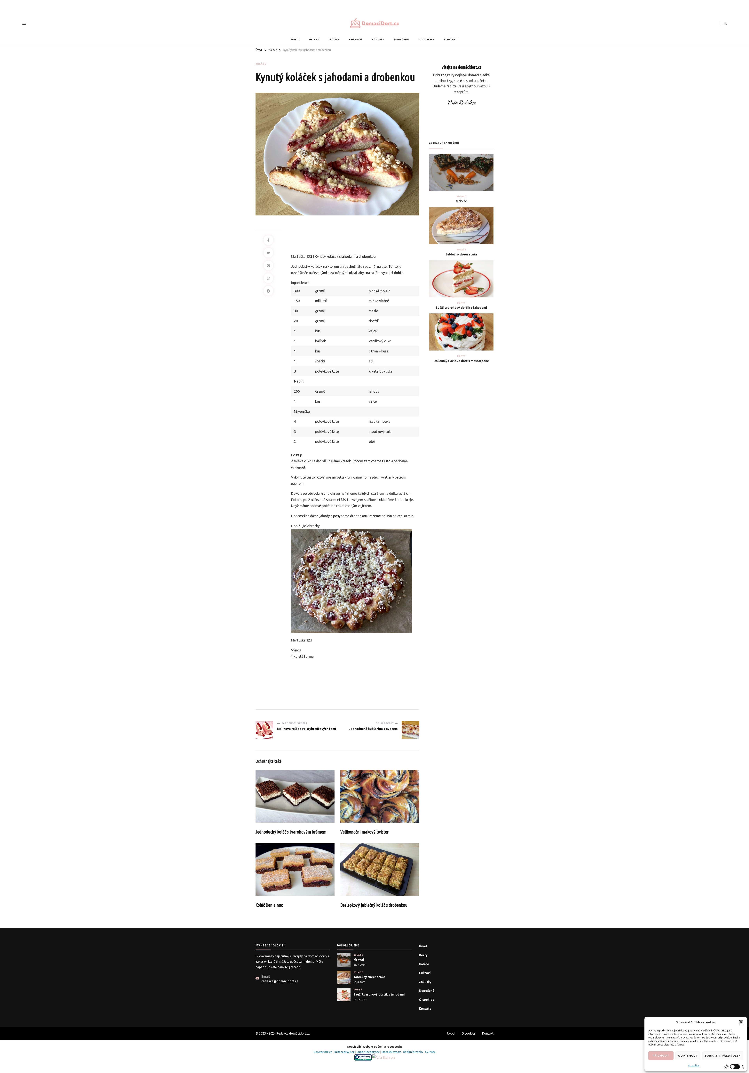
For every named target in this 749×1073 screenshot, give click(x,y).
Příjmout (661, 1055)
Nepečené (401, 39)
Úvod (295, 39)
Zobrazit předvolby (723, 1055)
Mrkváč (461, 201)
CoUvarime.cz (323, 1051)
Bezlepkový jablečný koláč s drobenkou (373, 905)
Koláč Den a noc (269, 905)
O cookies (693, 1065)
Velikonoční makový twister (364, 832)
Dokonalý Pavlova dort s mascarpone (461, 361)
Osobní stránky (413, 1051)
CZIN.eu (430, 1051)
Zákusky (378, 39)
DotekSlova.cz (391, 1051)
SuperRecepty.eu (368, 1051)
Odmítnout (688, 1055)
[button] (741, 1022)
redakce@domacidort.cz (279, 981)
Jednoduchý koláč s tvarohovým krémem (291, 832)
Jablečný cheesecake (461, 254)
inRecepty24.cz (344, 1051)
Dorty (314, 39)
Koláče (334, 39)
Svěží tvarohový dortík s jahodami (461, 307)
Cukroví (355, 39)
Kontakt (451, 39)
